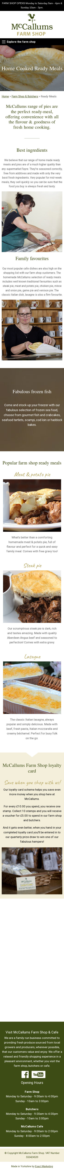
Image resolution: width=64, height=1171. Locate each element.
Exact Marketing (44, 1166)
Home (5, 96)
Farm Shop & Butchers (25, 96)
